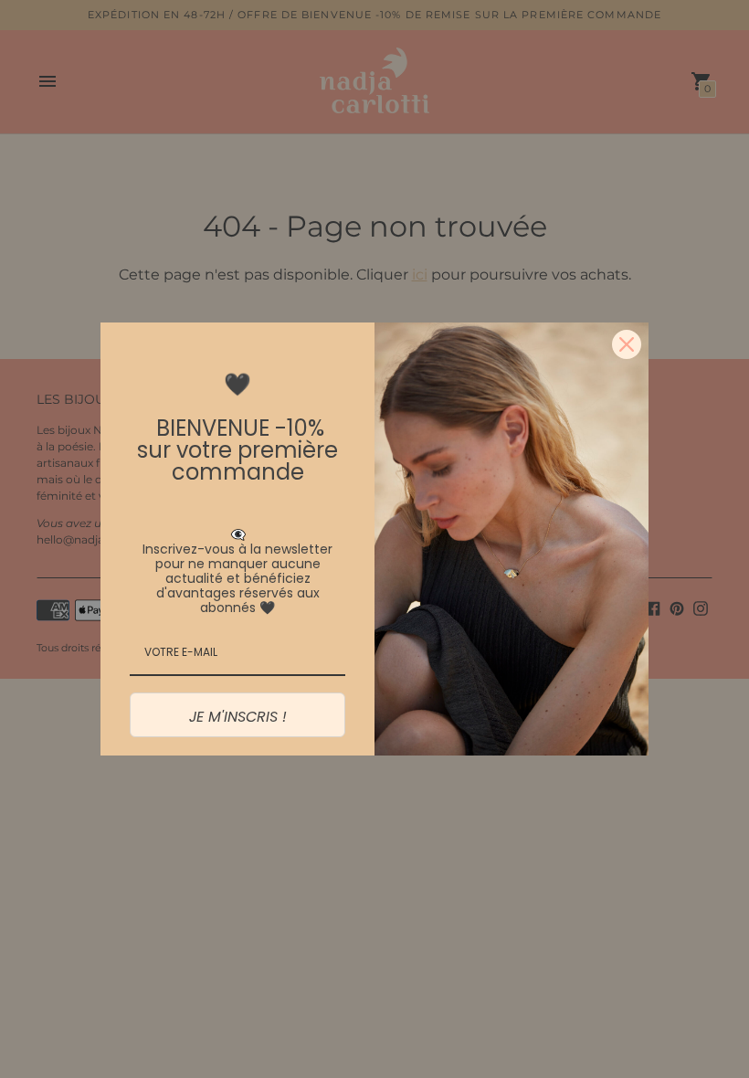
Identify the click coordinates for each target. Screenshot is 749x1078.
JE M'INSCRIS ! (238, 716)
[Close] (627, 344)
